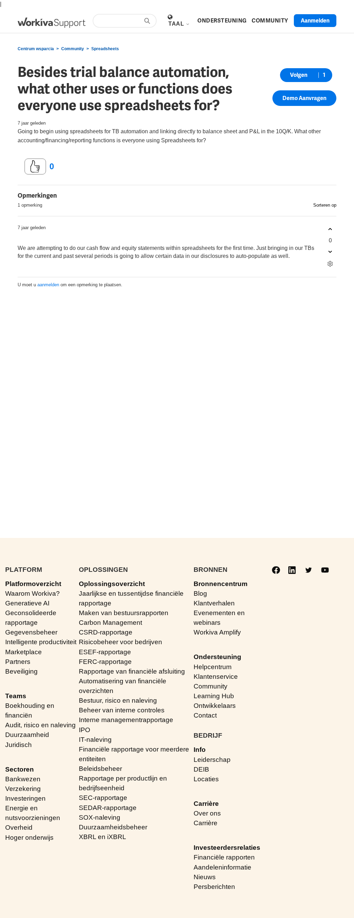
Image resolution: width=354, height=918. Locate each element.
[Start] (52, 22)
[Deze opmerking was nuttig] (330, 229)
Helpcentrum (213, 666)
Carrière (206, 803)
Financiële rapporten (224, 857)
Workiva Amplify (217, 632)
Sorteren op (324, 205)
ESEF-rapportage (105, 652)
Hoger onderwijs (29, 837)
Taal (176, 24)
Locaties (206, 779)
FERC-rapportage (105, 661)
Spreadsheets (105, 48)
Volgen (298, 75)
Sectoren (19, 769)
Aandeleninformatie (222, 867)
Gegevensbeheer (31, 632)
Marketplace (23, 652)
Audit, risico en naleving (40, 725)
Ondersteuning (217, 656)
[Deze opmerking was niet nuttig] (330, 252)
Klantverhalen (214, 603)
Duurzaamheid (27, 734)
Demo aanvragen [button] (304, 98)
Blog (200, 593)
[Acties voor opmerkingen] (330, 264)
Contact (205, 715)
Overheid (18, 827)
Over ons (207, 813)
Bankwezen (22, 779)
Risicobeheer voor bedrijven (120, 642)
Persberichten (214, 886)
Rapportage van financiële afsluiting (132, 671)
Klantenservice (216, 676)
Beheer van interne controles (122, 710)
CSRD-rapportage (105, 632)
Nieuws (205, 877)
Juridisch (18, 744)
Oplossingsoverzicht (112, 583)
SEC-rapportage (103, 797)
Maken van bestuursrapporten (123, 612)
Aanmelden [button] (315, 20)
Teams (15, 696)
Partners (17, 661)
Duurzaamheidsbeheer (113, 827)
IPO (84, 730)
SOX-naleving (99, 817)
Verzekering (23, 788)
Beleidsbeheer (100, 768)
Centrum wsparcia (36, 48)
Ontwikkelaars (215, 705)
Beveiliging (21, 671)
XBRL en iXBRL (102, 836)
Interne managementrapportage (126, 719)
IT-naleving (95, 739)
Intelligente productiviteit (40, 642)
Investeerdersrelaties (227, 847)
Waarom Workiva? (32, 593)
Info (200, 749)
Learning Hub (214, 696)
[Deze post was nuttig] (35, 166)
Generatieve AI (27, 603)
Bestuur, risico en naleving (118, 700)
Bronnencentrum (221, 583)
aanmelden (48, 284)
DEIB (201, 769)
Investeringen (25, 798)
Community (72, 48)
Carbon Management (110, 622)
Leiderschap (212, 759)
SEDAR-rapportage (108, 807)
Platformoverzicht (33, 583)
